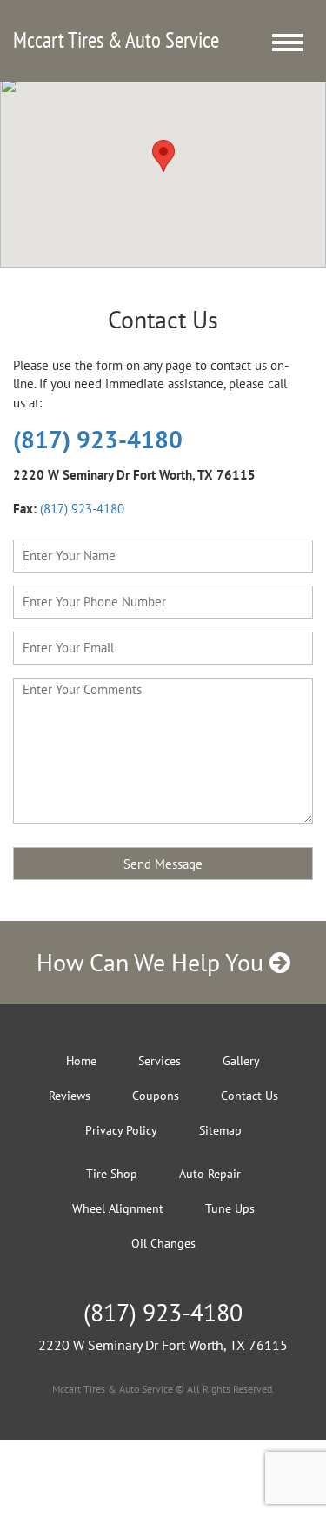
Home (81, 1061)
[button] (163, 156)
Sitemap (220, 1130)
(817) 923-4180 (98, 439)
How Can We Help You (153, 962)
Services (159, 1061)
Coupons (155, 1095)
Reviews (69, 1095)
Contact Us (249, 1095)
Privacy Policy (121, 1130)
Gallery (241, 1061)
